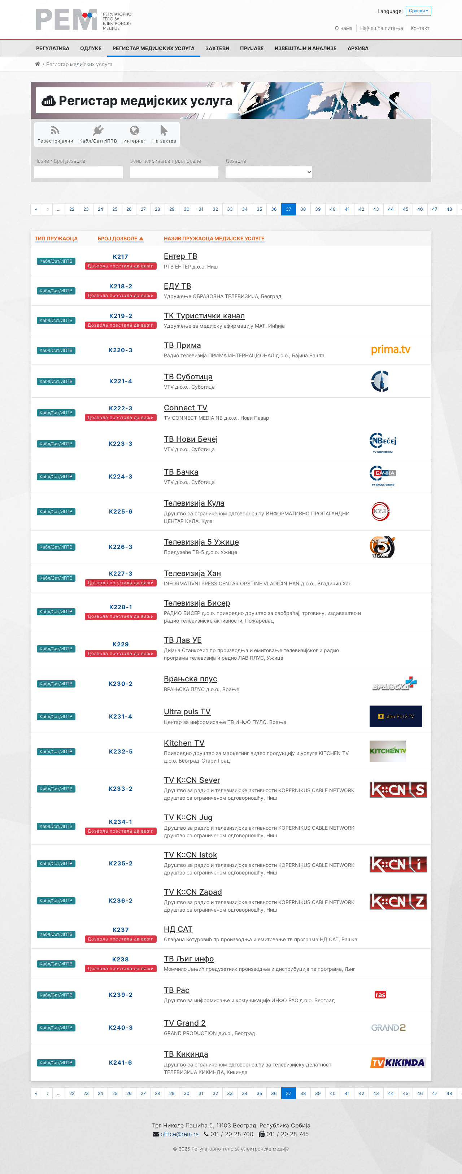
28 (157, 209)
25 (114, 209)
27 (143, 209)
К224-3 (121, 476)
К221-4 (120, 381)
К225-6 (121, 511)
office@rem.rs (180, 1134)
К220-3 (121, 350)
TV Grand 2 (185, 1022)
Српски (417, 10)
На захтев (164, 141)
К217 (120, 256)
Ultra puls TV (187, 711)
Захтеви (217, 48)
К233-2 (121, 788)
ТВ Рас (176, 990)
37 (288, 209)
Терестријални (55, 141)
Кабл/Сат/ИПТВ (98, 141)
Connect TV (186, 407)
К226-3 (121, 546)
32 (215, 209)
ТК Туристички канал (204, 315)
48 (449, 209)
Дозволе (236, 161)
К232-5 (121, 751)
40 (333, 209)
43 (376, 209)
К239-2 (121, 994)
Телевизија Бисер (197, 602)
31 (201, 209)
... (58, 209)
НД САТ (178, 929)
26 (129, 209)
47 (434, 209)
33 (230, 209)
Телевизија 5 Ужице (201, 541)
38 (303, 209)
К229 (121, 644)
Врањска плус (190, 678)
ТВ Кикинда (186, 1054)
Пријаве (252, 48)
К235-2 (121, 863)
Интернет (134, 141)
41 (347, 209)
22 (71, 209)
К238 (120, 959)
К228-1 (120, 607)
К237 (121, 929)
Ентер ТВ (180, 256)
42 (361, 209)
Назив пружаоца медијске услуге (214, 238)
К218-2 (120, 286)
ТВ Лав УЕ (183, 640)
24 (100, 209)
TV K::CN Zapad (193, 891)
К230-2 (121, 683)
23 (86, 209)
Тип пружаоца (56, 238)
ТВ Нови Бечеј (191, 439)
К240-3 (121, 1027)
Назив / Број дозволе (59, 161)
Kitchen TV (184, 742)
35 (259, 209)
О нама (344, 28)
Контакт (420, 28)
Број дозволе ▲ (121, 238)
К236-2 (121, 900)
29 (172, 209)
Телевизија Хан (192, 573)
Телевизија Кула (194, 502)
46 (420, 209)
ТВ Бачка (181, 471)
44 (391, 209)
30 (186, 209)
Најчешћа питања (381, 28)
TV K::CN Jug (188, 817)
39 (318, 209)
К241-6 (120, 1062)
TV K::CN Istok (190, 854)
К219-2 (120, 315)
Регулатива (52, 48)
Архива (358, 48)
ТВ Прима (182, 345)
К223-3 (121, 443)
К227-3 (121, 573)
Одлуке (91, 48)
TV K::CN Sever (192, 780)
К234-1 (120, 821)
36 (274, 209)
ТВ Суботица (188, 376)
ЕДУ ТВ (177, 286)
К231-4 (120, 716)
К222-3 (121, 408)
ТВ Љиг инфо (189, 958)
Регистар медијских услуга (154, 48)
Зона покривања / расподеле (165, 161)
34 (245, 209)
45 (405, 209)
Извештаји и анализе (306, 48)
